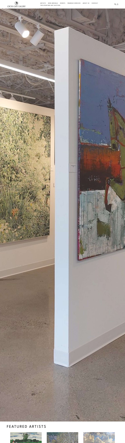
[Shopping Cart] (117, 4)
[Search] (115, 4)
